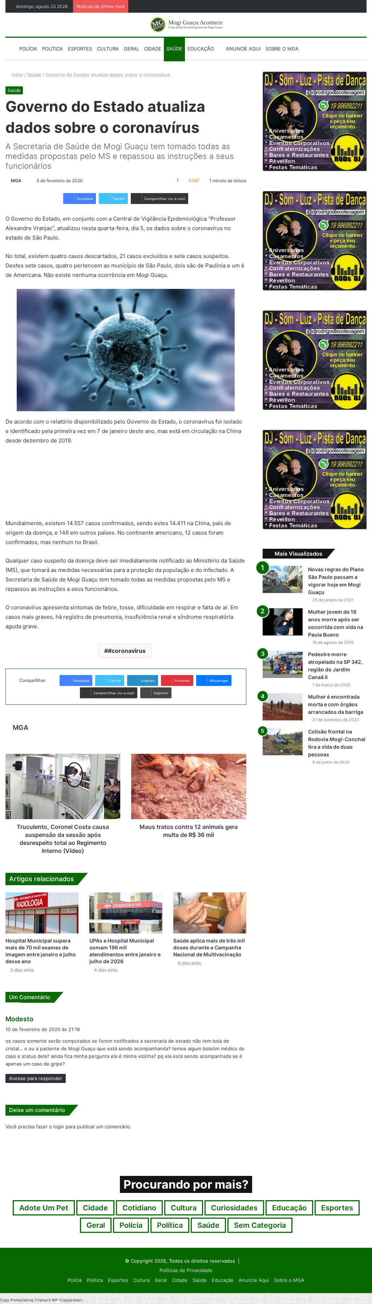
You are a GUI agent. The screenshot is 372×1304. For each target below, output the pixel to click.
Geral (131, 49)
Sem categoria (260, 1225)
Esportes (80, 49)
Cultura (108, 49)
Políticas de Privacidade (186, 1270)
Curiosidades (234, 1207)
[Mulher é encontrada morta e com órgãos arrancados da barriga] (283, 706)
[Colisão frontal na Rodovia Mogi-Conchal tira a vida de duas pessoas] (283, 741)
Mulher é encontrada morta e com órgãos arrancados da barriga (335, 704)
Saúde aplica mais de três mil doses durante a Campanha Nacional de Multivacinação (209, 947)
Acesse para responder (35, 1078)
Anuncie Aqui (242, 49)
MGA (16, 180)
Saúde (174, 49)
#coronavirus (127, 650)
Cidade (152, 49)
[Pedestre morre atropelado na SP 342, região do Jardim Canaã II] (283, 664)
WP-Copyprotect (67, 1300)
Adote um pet (43, 1207)
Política (52, 49)
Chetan (41, 1300)
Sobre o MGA (282, 49)
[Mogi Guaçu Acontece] (186, 24)
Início (16, 75)
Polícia (28, 49)
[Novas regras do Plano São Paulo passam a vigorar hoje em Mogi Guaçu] (283, 579)
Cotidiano (139, 1207)
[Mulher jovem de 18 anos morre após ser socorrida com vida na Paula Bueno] (283, 621)
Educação (200, 49)
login (58, 1126)
